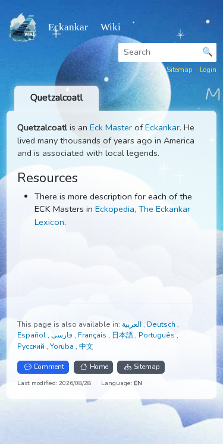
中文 (86, 346)
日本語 (123, 335)
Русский (31, 346)
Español (32, 335)
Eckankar (162, 127)
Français (93, 335)
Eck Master (111, 127)
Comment (48, 366)
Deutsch (162, 324)
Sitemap (180, 69)
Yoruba (63, 346)
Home (99, 366)
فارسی (62, 335)
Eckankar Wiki (84, 27)
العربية (132, 324)
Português (158, 335)
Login (208, 69)
